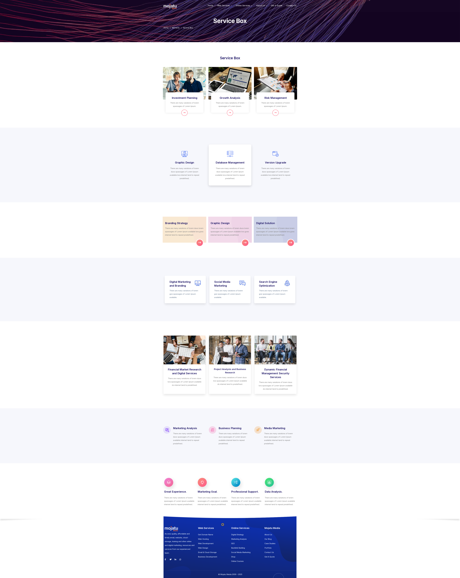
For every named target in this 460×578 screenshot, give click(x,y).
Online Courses (237, 561)
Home (210, 5)
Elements (176, 28)
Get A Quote (276, 5)
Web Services (223, 5)
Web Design (203, 548)
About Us (260, 5)
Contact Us (291, 5)
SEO (233, 543)
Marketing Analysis (239, 539)
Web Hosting (203, 539)
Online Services (243, 5)
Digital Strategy (237, 534)
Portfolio (268, 548)
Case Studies (269, 543)
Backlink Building (238, 548)
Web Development (205, 543)
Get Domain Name (205, 534)
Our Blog (268, 539)
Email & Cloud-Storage (207, 552)
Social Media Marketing (240, 552)
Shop (233, 557)
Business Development (207, 557)
